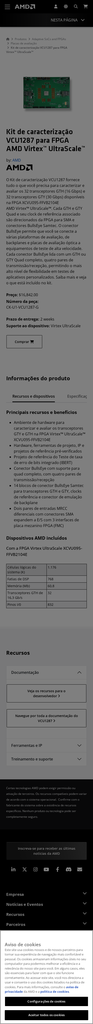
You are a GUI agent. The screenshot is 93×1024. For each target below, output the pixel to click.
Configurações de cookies (46, 1001)
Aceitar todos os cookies (46, 1015)
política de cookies (54, 991)
